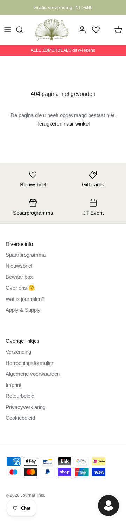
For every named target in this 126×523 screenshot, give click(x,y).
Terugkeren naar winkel (63, 124)
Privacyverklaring (26, 407)
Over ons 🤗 (20, 288)
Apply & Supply (23, 310)
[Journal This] (51, 29)
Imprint (13, 385)
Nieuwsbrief (19, 266)
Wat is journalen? (25, 299)
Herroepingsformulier (30, 363)
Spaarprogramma (26, 255)
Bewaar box (19, 277)
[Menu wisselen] (7, 29)
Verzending (18, 352)
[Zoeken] (23, 29)
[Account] (80, 29)
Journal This (32, 495)
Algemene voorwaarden (33, 374)
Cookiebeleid (20, 418)
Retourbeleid (20, 396)
